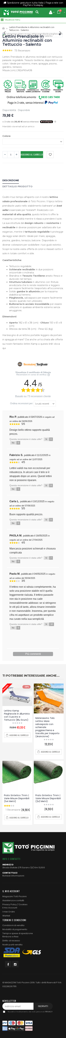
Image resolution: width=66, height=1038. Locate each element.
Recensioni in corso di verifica (31, 374)
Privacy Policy (9, 904)
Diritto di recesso (11, 940)
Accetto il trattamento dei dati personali (30, 1012)
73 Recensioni (22, 50)
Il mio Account (9, 907)
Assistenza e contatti (13, 900)
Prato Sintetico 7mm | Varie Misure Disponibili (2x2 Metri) (48, 798)
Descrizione (10, 180)
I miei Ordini (8, 911)
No (15, 443)
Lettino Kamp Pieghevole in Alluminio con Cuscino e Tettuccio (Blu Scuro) (17, 715)
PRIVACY (49, 1012)
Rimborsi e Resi (10, 936)
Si (48, 439)
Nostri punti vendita (12, 944)
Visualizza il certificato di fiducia (33, 372)
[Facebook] (8, 964)
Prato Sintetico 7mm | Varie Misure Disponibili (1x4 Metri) (16, 798)
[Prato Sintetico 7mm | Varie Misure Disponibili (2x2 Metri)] (49, 776)
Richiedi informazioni (13, 875)
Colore (6, 135)
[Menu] (2, 20)
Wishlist (6, 915)
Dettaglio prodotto (17, 186)
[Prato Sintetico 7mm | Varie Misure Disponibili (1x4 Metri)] (17, 776)
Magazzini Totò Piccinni (14, 896)
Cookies (23, 904)
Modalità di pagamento (14, 929)
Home (3, 28)
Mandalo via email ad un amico (18, 126)
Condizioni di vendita (13, 925)
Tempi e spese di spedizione (17, 933)
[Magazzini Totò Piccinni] (17, 12)
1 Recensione (13, 809)
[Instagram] (15, 964)
